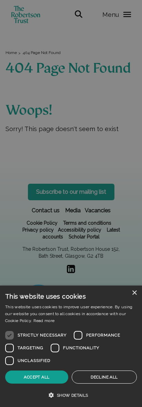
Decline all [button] (104, 377)
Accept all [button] (36, 377)
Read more (44, 320)
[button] (71, 395)
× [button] (134, 293)
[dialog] (71, 346)
